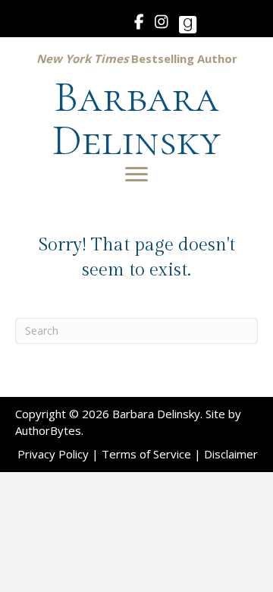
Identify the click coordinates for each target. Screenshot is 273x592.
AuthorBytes (48, 430)
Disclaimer (231, 453)
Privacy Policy (53, 453)
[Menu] (136, 174)
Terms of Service (146, 453)
